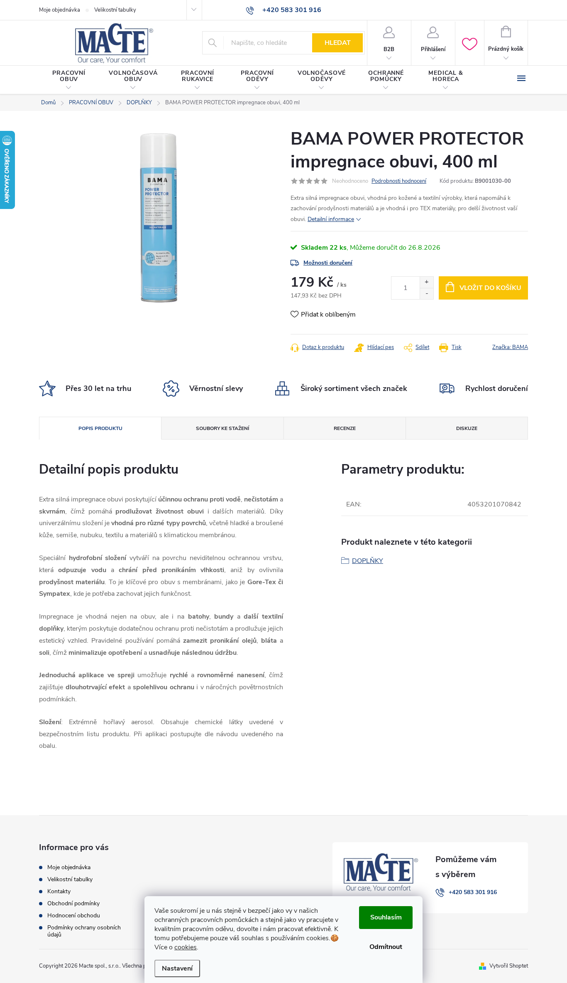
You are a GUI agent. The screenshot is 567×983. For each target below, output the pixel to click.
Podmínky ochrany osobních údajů (84, 931)
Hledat (338, 42)
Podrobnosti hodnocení (398, 181)
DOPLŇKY (367, 560)
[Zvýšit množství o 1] (426, 282)
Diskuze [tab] (466, 428)
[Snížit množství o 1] (426, 293)
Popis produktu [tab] (100, 428)
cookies (185, 947)
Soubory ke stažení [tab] (222, 428)
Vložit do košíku (490, 287)
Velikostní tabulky (115, 10)
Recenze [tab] (345, 428)
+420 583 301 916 (473, 892)
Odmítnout (385, 946)
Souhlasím (386, 917)
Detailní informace (331, 219)
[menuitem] (69, 80)
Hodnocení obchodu (73, 915)
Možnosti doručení (327, 263)
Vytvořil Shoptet (508, 966)
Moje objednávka (59, 10)
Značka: (510, 347)
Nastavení (177, 968)
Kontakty (59, 891)
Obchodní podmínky (73, 903)
